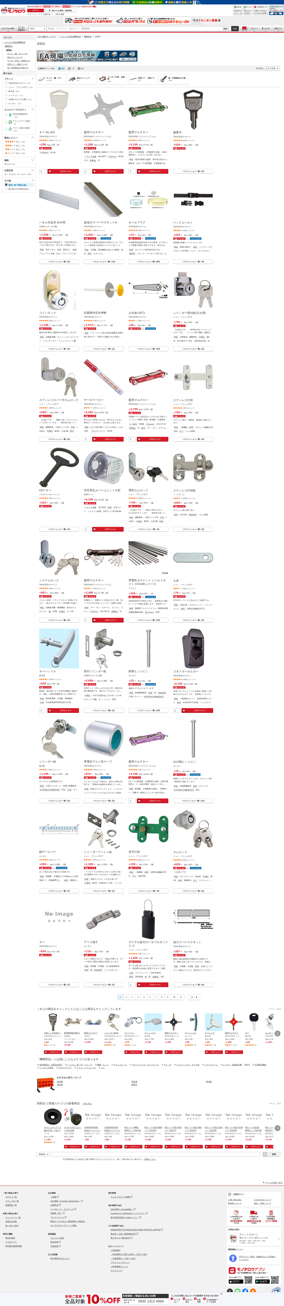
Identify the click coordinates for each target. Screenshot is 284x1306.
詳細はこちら (150, 1159)
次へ (193, 997)
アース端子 (91, 942)
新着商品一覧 (11, 1205)
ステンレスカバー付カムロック (59, 400)
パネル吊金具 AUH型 (52, 222)
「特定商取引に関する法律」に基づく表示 (129, 1254)
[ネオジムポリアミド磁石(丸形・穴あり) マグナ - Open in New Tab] (53, 1117)
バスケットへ (65, 171)
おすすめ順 (270, 68)
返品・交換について (262, 1203)
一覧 (72, 68)
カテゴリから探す (8, 28)
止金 (176, 580)
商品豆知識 (10, 1238)
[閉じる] (121, 66)
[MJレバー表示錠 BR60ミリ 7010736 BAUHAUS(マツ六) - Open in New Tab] (254, 1117)
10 (174, 997)
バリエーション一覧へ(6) (59, 349)
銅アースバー (47, 851)
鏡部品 (134, 1085)
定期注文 (47, 14)
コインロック (47, 312)
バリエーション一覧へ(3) (193, 349)
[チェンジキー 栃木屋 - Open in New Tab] (153, 1022)
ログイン (35, 10)
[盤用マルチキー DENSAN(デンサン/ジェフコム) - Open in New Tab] (173, 1022)
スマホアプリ (11, 1242)
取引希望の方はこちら (60, 1258)
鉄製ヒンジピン (138, 671)
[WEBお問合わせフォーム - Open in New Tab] (238, 10)
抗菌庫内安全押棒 (95, 312)
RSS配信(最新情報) (13, 1246)
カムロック (180, 852)
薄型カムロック (138, 490)
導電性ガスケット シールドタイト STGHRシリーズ (147, 582)
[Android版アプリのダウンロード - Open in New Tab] (267, 1280)
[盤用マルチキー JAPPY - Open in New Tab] (93, 1022)
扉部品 (32, 28)
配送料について (235, 1203)
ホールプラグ (137, 222)
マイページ (32, 14)
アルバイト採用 (57, 1238)
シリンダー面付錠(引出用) (189, 312)
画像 (62, 68)
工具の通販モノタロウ (46, 36)
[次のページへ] (277, 1033)
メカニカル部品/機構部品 (70, 36)
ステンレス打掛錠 (184, 490)
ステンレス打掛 (183, 400)
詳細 (225, 29)
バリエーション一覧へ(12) (104, 261)
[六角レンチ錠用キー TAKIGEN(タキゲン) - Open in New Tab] (53, 1022)
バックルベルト (183, 222)
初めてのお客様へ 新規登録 (62, 10)
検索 (235, 28)
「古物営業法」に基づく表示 (123, 1258)
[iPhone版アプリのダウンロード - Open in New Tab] (240, 1280)
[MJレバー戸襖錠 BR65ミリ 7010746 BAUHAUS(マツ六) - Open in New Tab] (133, 1117)
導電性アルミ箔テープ (98, 761)
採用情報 (52, 1234)
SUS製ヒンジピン (184, 761)
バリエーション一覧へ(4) (193, 439)
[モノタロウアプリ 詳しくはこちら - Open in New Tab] (254, 1270)
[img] (14, 10)
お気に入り (278, 28)
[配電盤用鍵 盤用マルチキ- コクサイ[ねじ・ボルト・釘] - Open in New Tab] (73, 1022)
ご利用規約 (115, 1250)
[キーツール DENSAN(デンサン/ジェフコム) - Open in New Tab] (133, 1022)
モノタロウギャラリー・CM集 (63, 1225)
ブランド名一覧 (12, 1201)
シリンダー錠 (47, 761)
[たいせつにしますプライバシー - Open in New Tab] (276, 1292)
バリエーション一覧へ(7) (59, 891)
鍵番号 (177, 132)
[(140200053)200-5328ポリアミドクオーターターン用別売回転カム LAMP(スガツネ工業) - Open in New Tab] (113, 1117)
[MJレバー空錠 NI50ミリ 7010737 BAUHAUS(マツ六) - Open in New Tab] (173, 1117)
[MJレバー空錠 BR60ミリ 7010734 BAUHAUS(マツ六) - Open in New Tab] (153, 1117)
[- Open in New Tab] (236, 1217)
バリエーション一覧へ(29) (148, 349)
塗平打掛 (134, 851)
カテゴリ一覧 (11, 1197)
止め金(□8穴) (137, 312)
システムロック (49, 580)
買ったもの (266, 28)
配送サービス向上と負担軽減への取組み (67, 1221)
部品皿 (209, 1082)
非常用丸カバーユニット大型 (102, 490)
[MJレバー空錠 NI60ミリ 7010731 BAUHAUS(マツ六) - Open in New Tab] (193, 1117)
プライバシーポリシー (120, 1262)
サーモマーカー (94, 400)
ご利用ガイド (238, 1194)
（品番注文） (21, 28)
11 (181, 997)
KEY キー (45, 490)
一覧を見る (87, 1104)
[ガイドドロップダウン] (261, 12)
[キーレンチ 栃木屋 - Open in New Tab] (214, 1022)
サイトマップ (116, 1270)
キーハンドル (47, 671)
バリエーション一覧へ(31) (193, 801)
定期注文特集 (11, 1221)
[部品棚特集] (46, 1093)
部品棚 (60, 1082)
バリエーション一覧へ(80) (148, 261)
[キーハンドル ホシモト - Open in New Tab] (193, 1022)
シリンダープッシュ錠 (98, 851)
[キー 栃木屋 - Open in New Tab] (254, 1022)
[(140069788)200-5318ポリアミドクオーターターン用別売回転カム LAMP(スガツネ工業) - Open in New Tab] (93, 1117)
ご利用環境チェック (119, 1266)
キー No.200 (47, 132)
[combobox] (134, 28)
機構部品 (88, 36)
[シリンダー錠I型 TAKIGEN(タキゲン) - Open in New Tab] (113, 1022)
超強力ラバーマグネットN (100, 222)
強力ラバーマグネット (187, 942)
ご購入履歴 (59, 14)
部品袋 (134, 1082)
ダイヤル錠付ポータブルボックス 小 (148, 944)
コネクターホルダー (186, 671)
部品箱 (60, 1085)
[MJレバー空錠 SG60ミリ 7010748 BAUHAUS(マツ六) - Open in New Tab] (234, 1117)
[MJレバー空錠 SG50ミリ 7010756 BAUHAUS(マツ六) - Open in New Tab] (214, 1117)
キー (42, 942)
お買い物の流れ (235, 1200)
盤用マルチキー (94, 132)
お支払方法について (262, 1200)
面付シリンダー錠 (95, 671)
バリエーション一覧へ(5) (193, 171)
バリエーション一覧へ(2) (59, 261)
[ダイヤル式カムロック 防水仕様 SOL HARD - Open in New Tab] (73, 1117)
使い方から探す (12, 1226)
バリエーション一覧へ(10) (148, 620)
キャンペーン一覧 (13, 1217)
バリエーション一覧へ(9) (193, 261)
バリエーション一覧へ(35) (148, 710)
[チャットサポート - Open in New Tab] (247, 10)
